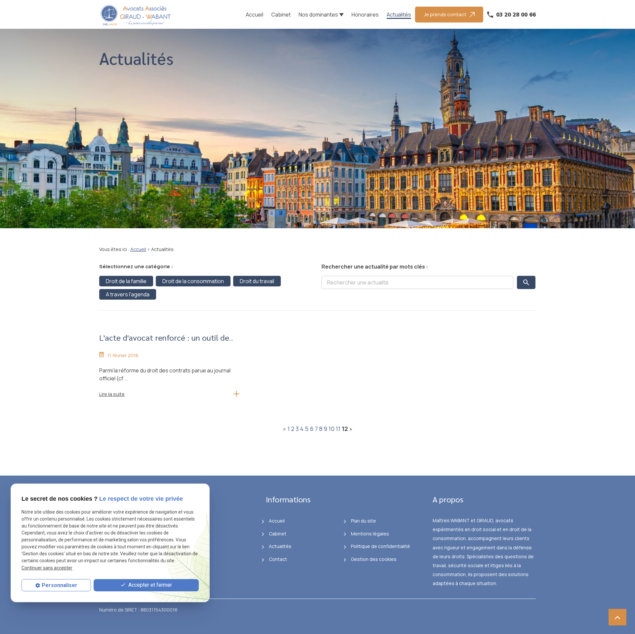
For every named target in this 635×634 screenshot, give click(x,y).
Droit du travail (257, 281)
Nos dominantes (318, 14)
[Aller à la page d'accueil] (137, 14)
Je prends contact (445, 14)
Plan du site (363, 521)
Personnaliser (59, 585)
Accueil (254, 14)
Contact (278, 559)
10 (331, 429)
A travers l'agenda (127, 294)
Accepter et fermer (149, 585)
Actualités (399, 14)
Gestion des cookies (374, 559)
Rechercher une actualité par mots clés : (374, 266)
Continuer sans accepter (46, 568)
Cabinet (281, 14)
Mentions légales (370, 533)
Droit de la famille (126, 281)
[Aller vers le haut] (617, 617)
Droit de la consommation (193, 281)
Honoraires (365, 14)
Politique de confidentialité (380, 546)
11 (338, 429)
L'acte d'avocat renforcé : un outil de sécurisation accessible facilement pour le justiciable (167, 348)
